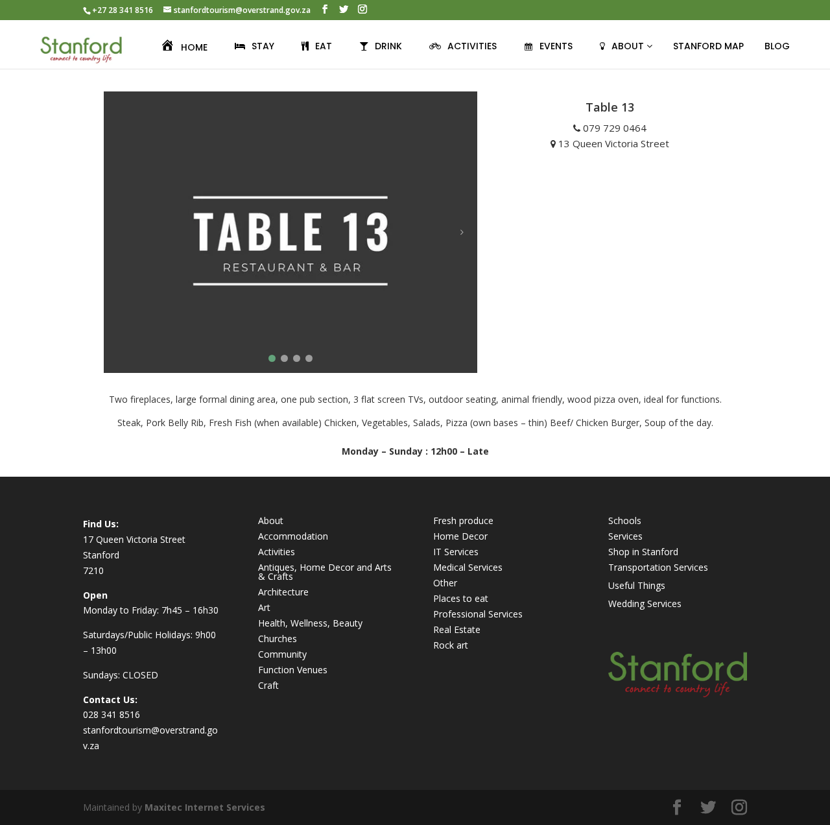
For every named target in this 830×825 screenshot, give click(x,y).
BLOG (777, 46)
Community (282, 654)
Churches (277, 638)
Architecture (283, 592)
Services (625, 536)
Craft (268, 685)
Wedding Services (645, 603)
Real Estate (456, 629)
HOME (194, 47)
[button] (272, 358)
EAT (323, 46)
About (270, 520)
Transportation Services (658, 567)
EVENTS (556, 46)
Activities (276, 551)
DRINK (388, 46)
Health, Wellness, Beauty (310, 623)
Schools (624, 520)
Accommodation (293, 536)
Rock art (450, 645)
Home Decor (460, 536)
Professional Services (478, 614)
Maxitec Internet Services (205, 807)
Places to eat (460, 598)
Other (445, 583)
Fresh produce (463, 520)
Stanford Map (708, 46)
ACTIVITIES (472, 46)
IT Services (456, 551)
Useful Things (636, 585)
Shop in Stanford (643, 551)
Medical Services (468, 567)
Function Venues (292, 670)
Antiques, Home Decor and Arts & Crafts (325, 571)
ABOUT (628, 46)
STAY (263, 46)
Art (264, 607)
